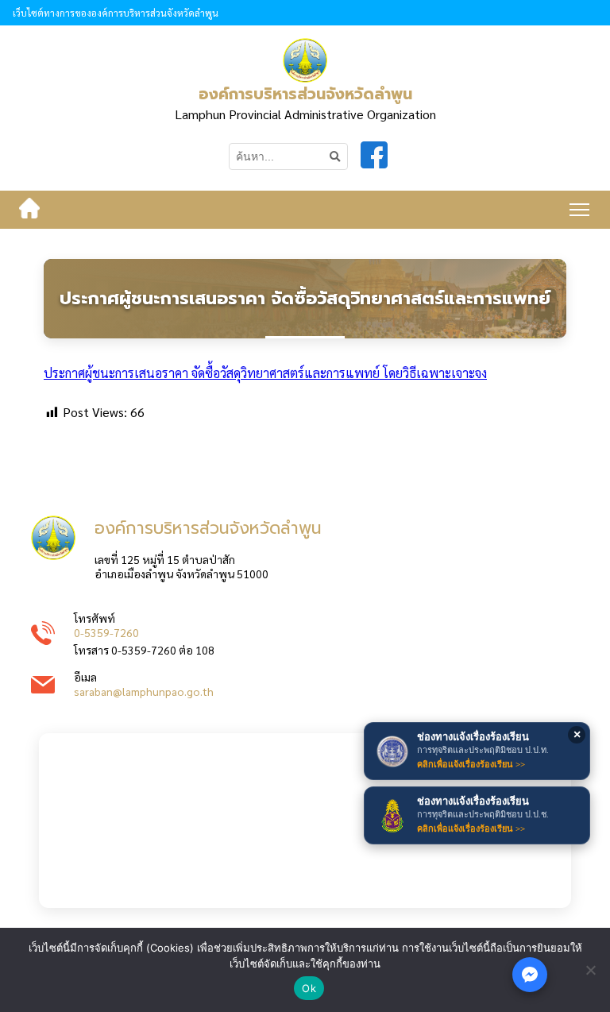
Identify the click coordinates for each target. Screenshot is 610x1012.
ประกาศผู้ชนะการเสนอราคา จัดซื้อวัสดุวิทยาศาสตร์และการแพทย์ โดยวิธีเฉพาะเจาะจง (265, 373)
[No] (590, 970)
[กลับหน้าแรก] (29, 209)
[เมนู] (579, 209)
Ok (309, 988)
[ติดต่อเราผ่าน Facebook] (529, 974)
